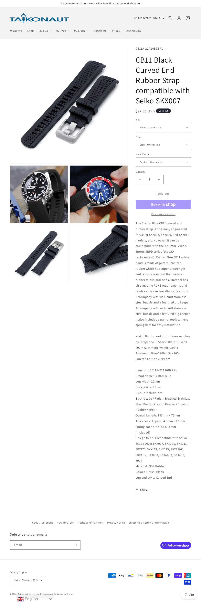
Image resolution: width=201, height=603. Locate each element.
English (31, 599)
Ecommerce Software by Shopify (57, 594)
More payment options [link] (163, 213)
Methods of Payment (91, 522)
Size (138, 119)
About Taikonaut (42, 522)
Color (139, 137)
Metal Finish (142, 154)
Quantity (140, 171)
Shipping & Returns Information (149, 522)
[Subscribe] (76, 545)
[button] (170, 18)
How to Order (65, 522)
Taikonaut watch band (29, 594)
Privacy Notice (116, 522)
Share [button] (143, 489)
